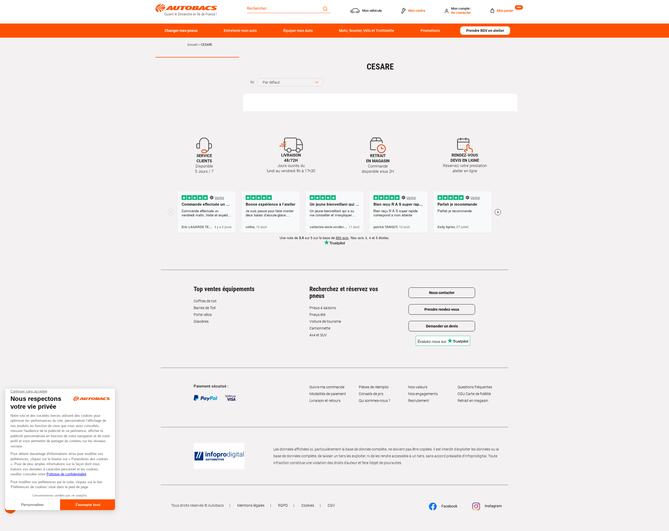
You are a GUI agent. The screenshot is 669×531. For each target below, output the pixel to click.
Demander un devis (442, 326)
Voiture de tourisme (325, 321)
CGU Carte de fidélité (474, 394)
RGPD (283, 505)
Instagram (493, 506)
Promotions (430, 30)
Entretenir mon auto (240, 30)
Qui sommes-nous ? (374, 401)
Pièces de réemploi (374, 387)
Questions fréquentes (475, 387)
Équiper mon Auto (298, 30)
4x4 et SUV (318, 335)
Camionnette (319, 328)
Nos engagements (423, 394)
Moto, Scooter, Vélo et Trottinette (366, 30)
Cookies (307, 505)
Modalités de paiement (327, 394)
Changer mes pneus (181, 30)
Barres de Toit (205, 308)
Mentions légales (250, 505)
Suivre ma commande (326, 387)
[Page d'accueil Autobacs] (186, 9)
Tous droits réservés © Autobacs (197, 505)
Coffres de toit (205, 301)
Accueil (192, 45)
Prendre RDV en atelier (485, 30)
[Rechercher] (325, 8)
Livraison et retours (325, 401)
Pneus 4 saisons (322, 308)
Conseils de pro (371, 394)
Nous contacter (441, 293)
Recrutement (418, 401)
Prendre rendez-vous (441, 309)
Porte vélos (203, 315)
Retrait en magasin (473, 401)
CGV (331, 505)
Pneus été (317, 315)
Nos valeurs (417, 387)
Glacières (201, 321)
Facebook (449, 506)
